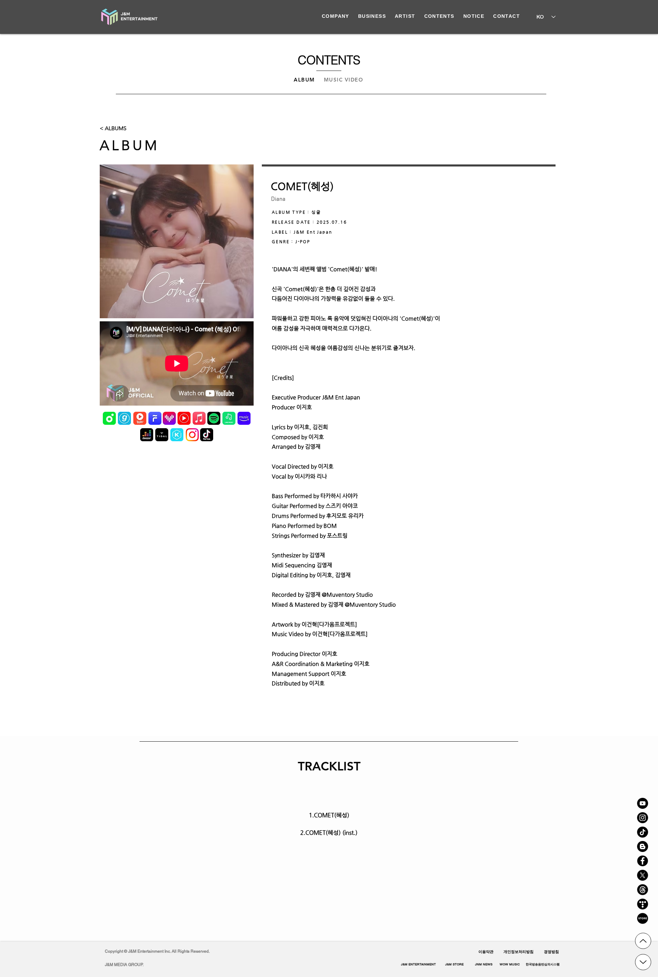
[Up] (643, 941)
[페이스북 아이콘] (642, 860)
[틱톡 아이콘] (642, 832)
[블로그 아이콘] (642, 846)
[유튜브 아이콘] (642, 803)
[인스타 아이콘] (642, 817)
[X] (642, 875)
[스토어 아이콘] (642, 918)
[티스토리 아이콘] (642, 904)
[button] (542, 965)
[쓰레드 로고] (642, 889)
